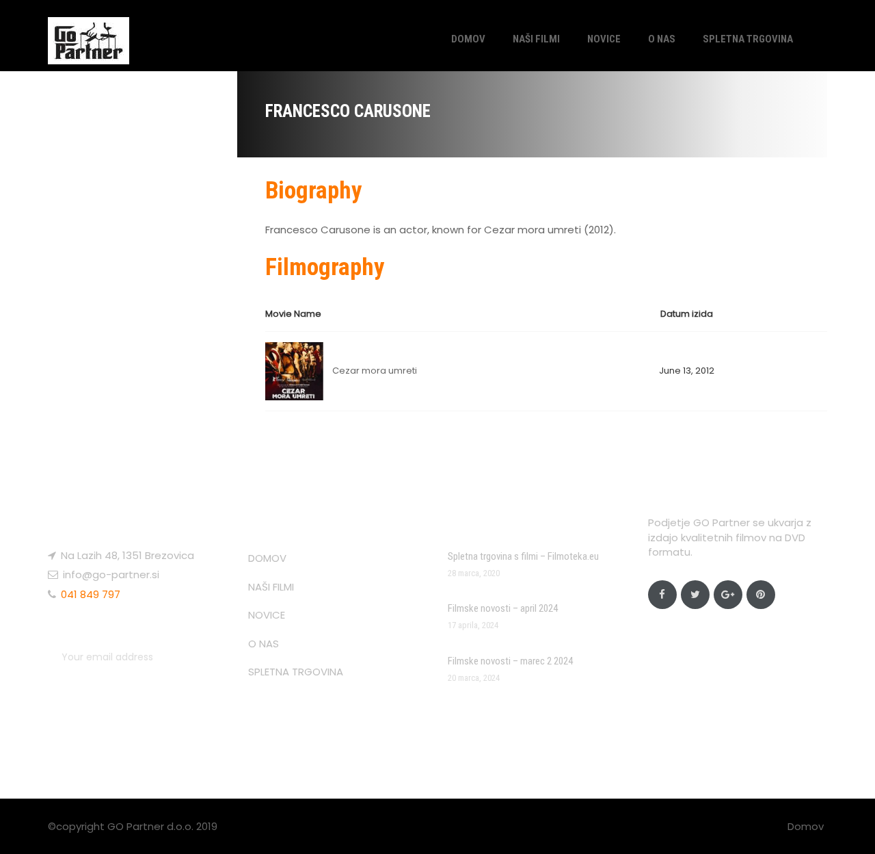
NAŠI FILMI (536, 39)
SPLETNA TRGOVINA (748, 39)
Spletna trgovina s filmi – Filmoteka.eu (523, 556)
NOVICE (604, 39)
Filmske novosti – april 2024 (503, 608)
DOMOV (468, 39)
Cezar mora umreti (374, 370)
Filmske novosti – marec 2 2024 (510, 661)
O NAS (661, 39)
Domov (806, 826)
